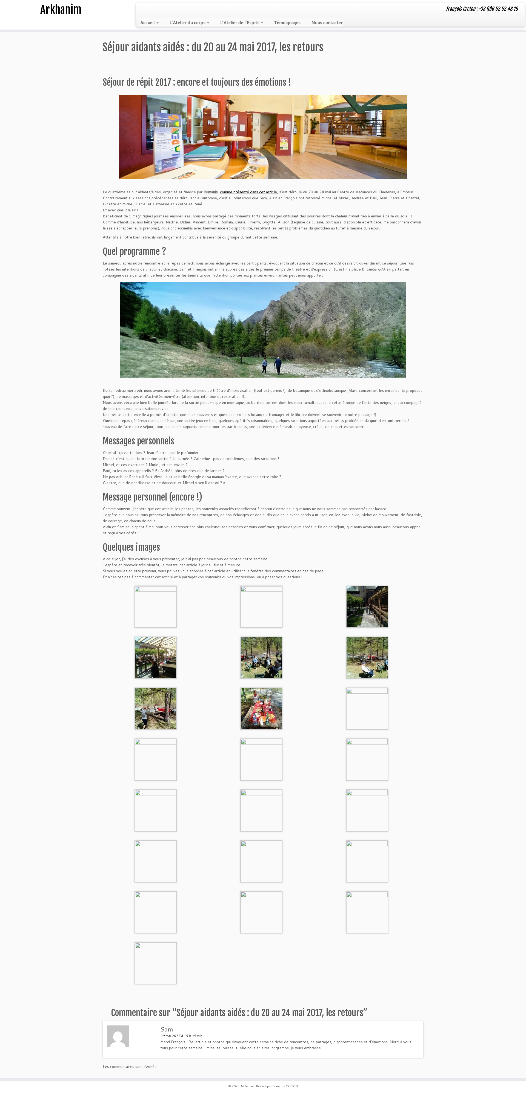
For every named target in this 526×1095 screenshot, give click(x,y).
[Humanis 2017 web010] (156, 759)
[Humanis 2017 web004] (156, 657)
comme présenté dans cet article (248, 192)
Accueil (148, 22)
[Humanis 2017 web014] (261, 810)
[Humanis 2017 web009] (367, 708)
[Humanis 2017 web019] (156, 912)
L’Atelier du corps (188, 22)
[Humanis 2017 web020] (261, 912)
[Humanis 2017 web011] (261, 759)
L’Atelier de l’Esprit (240, 22)
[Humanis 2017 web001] (156, 606)
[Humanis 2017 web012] (367, 759)
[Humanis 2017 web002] (261, 606)
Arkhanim (60, 9)
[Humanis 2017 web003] (367, 606)
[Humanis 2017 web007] (156, 708)
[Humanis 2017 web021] (367, 912)
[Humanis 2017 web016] (156, 861)
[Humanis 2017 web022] (156, 962)
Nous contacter (327, 22)
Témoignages (287, 22)
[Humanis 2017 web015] (367, 810)
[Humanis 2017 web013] (156, 810)
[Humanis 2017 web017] (261, 861)
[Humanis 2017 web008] (261, 708)
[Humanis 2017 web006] (367, 657)
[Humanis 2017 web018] (367, 861)
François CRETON (285, 1086)
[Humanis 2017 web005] (261, 657)
